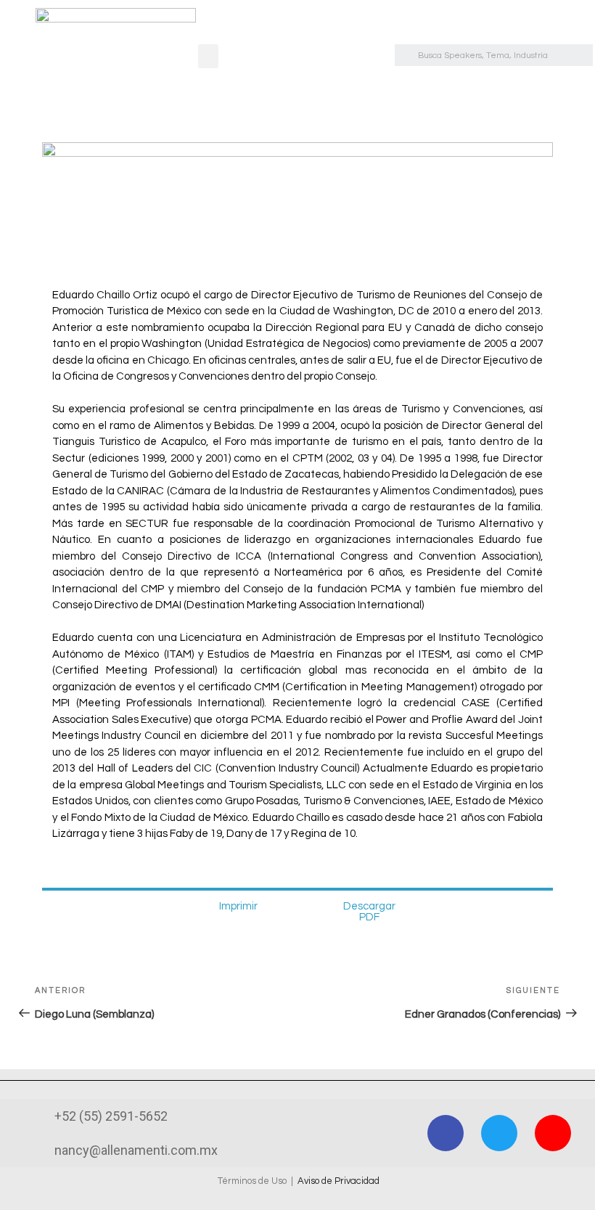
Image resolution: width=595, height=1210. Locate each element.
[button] (208, 56)
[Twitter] (499, 1133)
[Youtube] (553, 1133)
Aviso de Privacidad (338, 1181)
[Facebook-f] (445, 1133)
